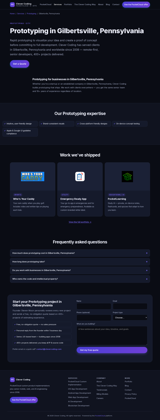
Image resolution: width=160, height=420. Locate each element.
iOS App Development (77, 389)
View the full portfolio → (80, 222)
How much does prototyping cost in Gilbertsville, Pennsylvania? (43, 253)
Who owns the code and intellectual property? (35, 279)
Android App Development (79, 393)
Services (58, 4)
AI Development (75, 401)
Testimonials (101, 390)
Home (12, 14)
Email (115, 301)
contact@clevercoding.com (49, 349)
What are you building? (86, 324)
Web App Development (78, 397)
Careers (99, 398)
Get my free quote (89, 350)
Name (79, 301)
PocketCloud (45, 4)
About (100, 4)
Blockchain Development (78, 406)
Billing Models (102, 394)
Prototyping (31, 14)
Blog (108, 4)
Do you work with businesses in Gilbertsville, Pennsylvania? (41, 270)
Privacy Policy (131, 394)
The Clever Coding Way (85, 4)
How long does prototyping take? (28, 261)
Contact (116, 4)
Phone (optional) (83, 313)
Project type (118, 313)
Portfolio (68, 4)
